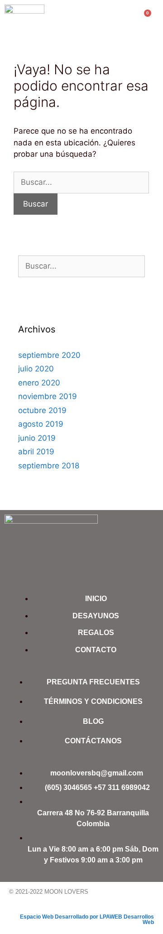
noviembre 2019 (47, 396)
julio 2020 (36, 368)
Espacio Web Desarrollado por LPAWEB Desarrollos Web (87, 919)
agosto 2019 (40, 423)
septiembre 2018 (48, 465)
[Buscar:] (81, 182)
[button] (77, 19)
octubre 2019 (42, 410)
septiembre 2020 (49, 355)
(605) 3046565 (68, 787)
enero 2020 (39, 382)
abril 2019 (36, 451)
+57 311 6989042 (122, 787)
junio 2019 (37, 438)
